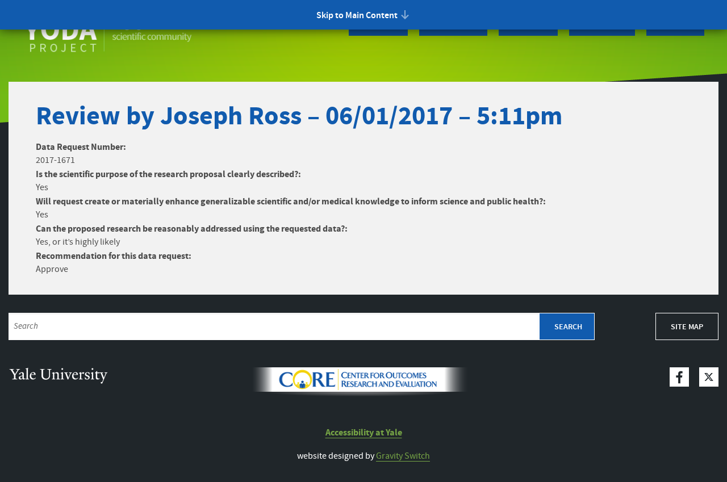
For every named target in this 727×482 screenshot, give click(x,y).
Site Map (687, 327)
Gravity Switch (403, 456)
